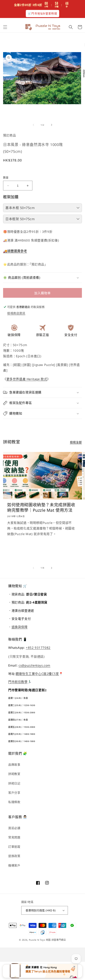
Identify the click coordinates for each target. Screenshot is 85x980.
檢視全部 (76, 442)
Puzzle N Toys (37, 939)
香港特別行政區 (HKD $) (40, 910)
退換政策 (14, 856)
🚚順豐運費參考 (15, 251)
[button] (5, 27)
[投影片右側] (51, 124)
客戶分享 (14, 793)
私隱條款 (14, 802)
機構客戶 (14, 865)
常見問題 (14, 837)
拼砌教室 (14, 774)
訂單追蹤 (14, 847)
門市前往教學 (18, 682)
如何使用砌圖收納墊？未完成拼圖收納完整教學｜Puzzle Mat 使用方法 (41, 507)
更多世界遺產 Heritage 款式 (26, 379)
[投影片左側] (33, 124)
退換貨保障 (20, 627)
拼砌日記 (14, 783)
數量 (6, 177)
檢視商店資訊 (16, 313)
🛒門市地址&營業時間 (42, 13)
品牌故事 (14, 764)
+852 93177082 (38, 647)
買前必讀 (14, 828)
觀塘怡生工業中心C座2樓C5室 (37, 674)
